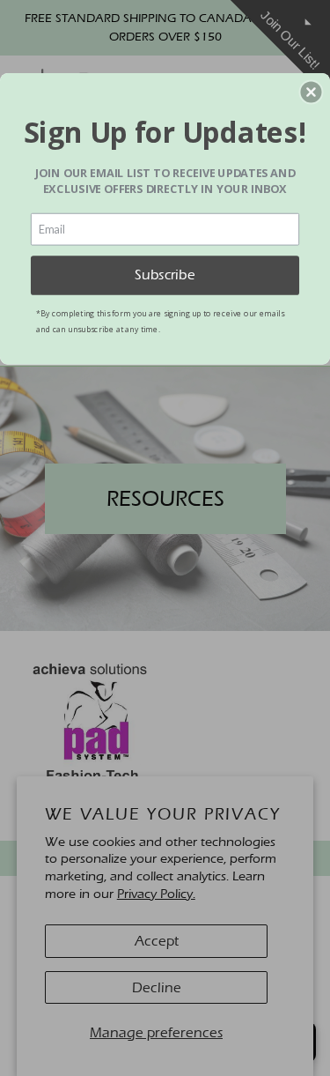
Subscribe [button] (164, 274)
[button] (310, 91)
